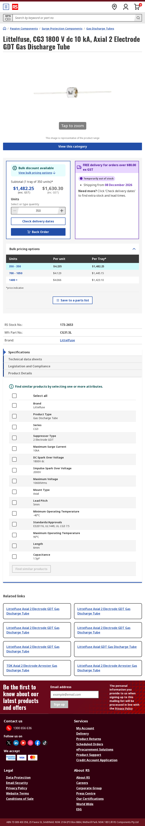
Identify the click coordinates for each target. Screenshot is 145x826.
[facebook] (37, 743)
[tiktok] (45, 743)
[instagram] (30, 743)
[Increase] (61, 210)
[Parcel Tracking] (114, 6)
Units (15, 199)
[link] (37, 173)
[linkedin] (16, 743)
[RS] (15, 7)
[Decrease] (15, 210)
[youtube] (23, 743)
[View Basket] (137, 6)
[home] (4, 28)
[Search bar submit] (138, 17)
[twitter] (9, 743)
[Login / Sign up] (126, 6)
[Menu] (6, 7)
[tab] (72, 352)
